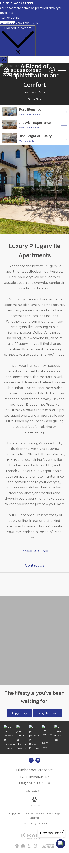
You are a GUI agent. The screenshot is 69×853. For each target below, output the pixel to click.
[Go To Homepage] (22, 72)
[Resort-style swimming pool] (59, 733)
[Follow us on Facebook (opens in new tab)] (31, 760)
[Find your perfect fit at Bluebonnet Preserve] (9, 737)
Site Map (43, 823)
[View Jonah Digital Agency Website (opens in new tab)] (48, 846)
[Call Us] (52, 70)
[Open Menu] (62, 70)
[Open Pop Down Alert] (4, 59)
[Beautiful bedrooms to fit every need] (47, 737)
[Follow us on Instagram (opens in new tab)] (37, 760)
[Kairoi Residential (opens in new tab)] (34, 838)
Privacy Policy (28, 823)
